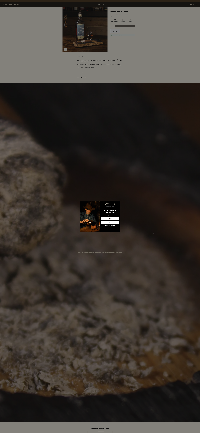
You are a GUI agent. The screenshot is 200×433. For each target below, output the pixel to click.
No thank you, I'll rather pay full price (110, 228)
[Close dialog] (119, 203)
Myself (110, 218)
